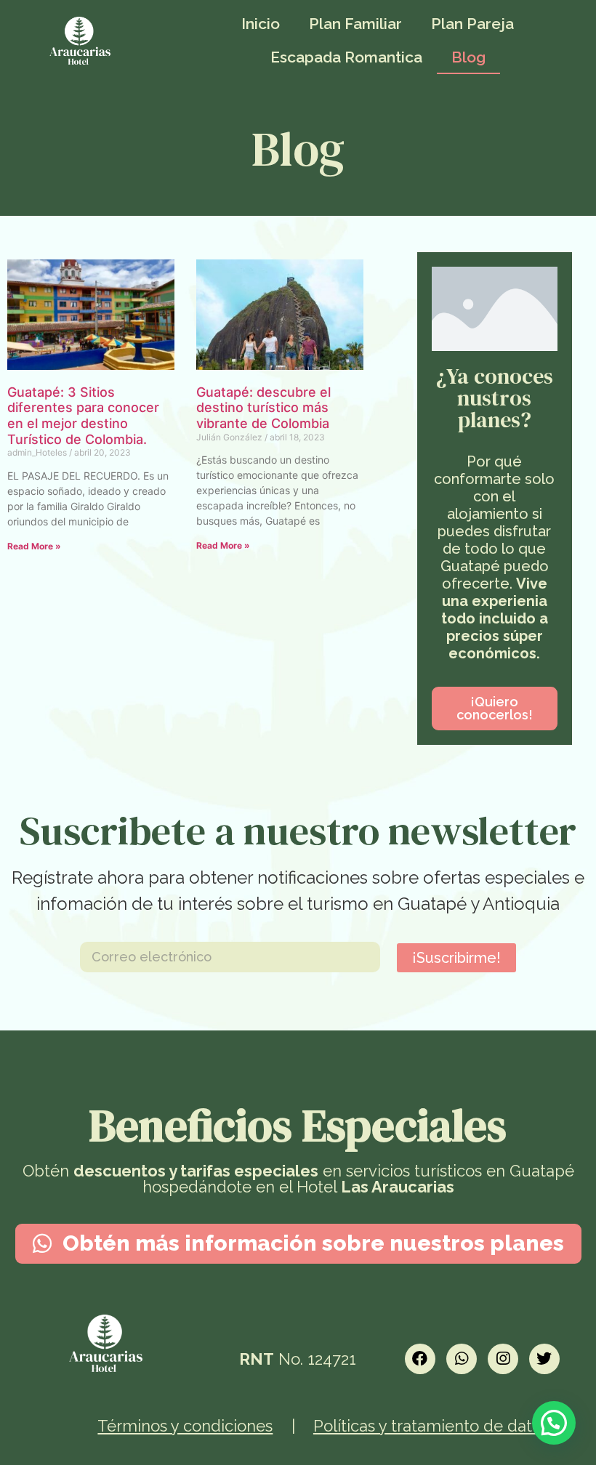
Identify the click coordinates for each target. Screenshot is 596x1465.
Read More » (34, 546)
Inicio (260, 24)
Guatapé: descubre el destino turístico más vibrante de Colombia (263, 407)
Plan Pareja (472, 24)
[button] (494, 708)
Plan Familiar (355, 24)
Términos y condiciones (185, 1425)
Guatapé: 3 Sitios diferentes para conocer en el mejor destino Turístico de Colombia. (83, 415)
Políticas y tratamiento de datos (431, 1425)
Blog (468, 57)
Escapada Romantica (346, 57)
